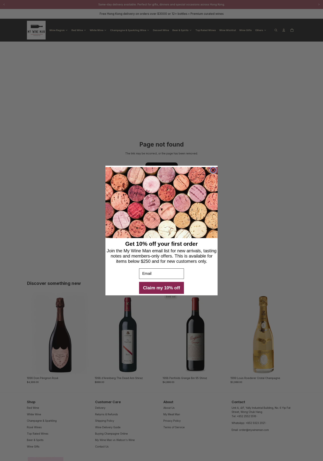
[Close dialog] (213, 170)
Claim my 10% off (161, 287)
